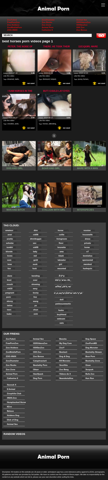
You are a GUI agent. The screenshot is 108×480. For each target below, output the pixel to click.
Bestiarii (61, 352)
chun (37, 310)
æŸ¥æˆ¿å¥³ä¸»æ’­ (63, 287)
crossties (10, 124)
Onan (86, 365)
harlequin (89, 268)
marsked (89, 264)
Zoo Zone (46, 25)
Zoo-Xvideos (13, 25)
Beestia (61, 339)
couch (11, 284)
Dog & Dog (63, 356)
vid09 (37, 247)
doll (63, 299)
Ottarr (34, 369)
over (37, 280)
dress (89, 239)
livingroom (63, 239)
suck (37, 264)
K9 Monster (63, 361)
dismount (46, 79)
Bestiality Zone (91, 361)
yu (37, 305)
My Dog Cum (64, 343)
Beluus (9, 411)
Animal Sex (81, 20)
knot (11, 280)
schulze (11, 243)
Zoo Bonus (81, 30)
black (63, 256)
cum (11, 260)
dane (11, 276)
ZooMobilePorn (14, 27)
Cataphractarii (38, 361)
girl (63, 264)
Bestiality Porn (38, 365)
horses (85, 79)
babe (11, 314)
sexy (37, 288)
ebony (11, 301)
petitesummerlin (63, 305)
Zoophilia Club (12, 393)
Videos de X (63, 374)
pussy (80, 79)
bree (11, 264)
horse (63, 230)
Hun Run (88, 378)
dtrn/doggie (37, 239)
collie (63, 234)
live (37, 297)
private (89, 243)
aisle (17, 124)
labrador (63, 260)
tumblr (11, 247)
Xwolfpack (36, 374)
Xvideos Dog (11, 415)
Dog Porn (36, 378)
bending (37, 276)
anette (11, 239)
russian (89, 230)
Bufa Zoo (88, 374)
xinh (37, 314)
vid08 (37, 234)
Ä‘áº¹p (63, 276)
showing (37, 284)
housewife (89, 234)
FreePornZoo (13, 22)
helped (53, 79)
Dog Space (89, 339)
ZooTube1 (12, 20)
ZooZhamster (48, 20)
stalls (17, 79)
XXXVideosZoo (83, 22)
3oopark (87, 369)
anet (11, 234)
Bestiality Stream (92, 352)
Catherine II (47, 30)
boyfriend (63, 314)
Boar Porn (88, 356)
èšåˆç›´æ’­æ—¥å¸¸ (63, 281)
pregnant (11, 293)
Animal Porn (47, 27)
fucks (63, 310)
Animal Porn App (54, 8)
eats (63, 323)
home (89, 247)
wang (37, 301)
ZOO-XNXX (12, 30)
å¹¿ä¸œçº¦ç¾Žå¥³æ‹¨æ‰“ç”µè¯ (64, 294)
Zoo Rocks (47, 22)
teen (11, 310)
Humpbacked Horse (15, 402)
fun (11, 268)
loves (11, 256)
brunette (63, 247)
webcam (63, 319)
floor (63, 243)
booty (37, 293)
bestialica (89, 256)
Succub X (10, 385)
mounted (63, 268)
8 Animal (9, 389)
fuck (37, 268)
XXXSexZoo (81, 25)
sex (37, 243)
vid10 (11, 288)
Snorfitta (62, 365)
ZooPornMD (89, 343)
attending (52, 124)
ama (63, 251)
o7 (89, 251)
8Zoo (8, 406)
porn (11, 297)
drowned (10, 79)
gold (37, 260)
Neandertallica (64, 378)
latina (11, 305)
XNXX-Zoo (10, 398)
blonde (11, 251)
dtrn (37, 230)
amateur (11, 230)
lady (37, 251)
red (37, 256)
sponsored (89, 260)
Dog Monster (90, 347)
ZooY (60, 347)
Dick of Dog (11, 420)
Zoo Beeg (62, 369)
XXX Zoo (80, 27)
